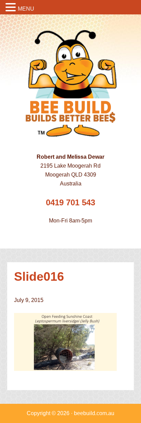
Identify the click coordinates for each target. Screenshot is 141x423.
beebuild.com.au (94, 413)
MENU (26, 9)
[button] (11, 7)
